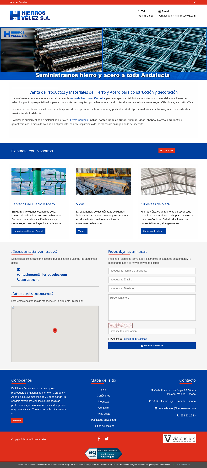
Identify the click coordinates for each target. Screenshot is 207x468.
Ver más (16, 421)
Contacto (103, 407)
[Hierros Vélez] (30, 15)
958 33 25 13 (145, 15)
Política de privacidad (134, 339)
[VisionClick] (179, 438)
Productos (103, 401)
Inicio (103, 389)
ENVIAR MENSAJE (153, 345)
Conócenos (103, 395)
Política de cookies (103, 426)
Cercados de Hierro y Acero (28, 231)
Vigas (81, 231)
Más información (183, 464)
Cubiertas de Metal (153, 231)
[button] (55, 331)
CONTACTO (167, 151)
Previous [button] (3, 53)
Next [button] (204, 53)
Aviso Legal (103, 413)
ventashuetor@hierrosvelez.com (177, 15)
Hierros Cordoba (78, 120)
